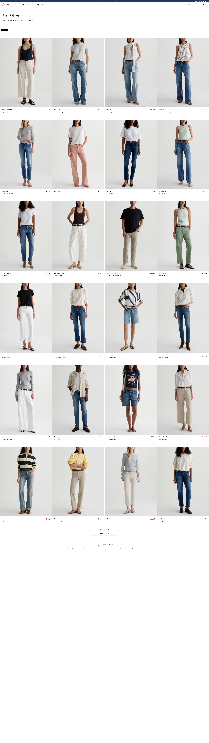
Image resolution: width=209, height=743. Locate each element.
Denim (30, 5)
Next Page (104, 533)
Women (17, 5)
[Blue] (55, 105)
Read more (135, 549)
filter (7, 35)
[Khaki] (162, 269)
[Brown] (3, 105)
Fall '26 (9, 5)
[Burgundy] (57, 187)
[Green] (9, 105)
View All (4, 30)
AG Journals (39, 5)
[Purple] (7, 105)
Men (23, 5)
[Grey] (109, 269)
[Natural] (55, 187)
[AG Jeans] (3, 5)
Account (197, 5)
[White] (61, 187)
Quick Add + (47, 105)
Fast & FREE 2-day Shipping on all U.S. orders (104, 1)
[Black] (57, 514)
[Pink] (5, 105)
